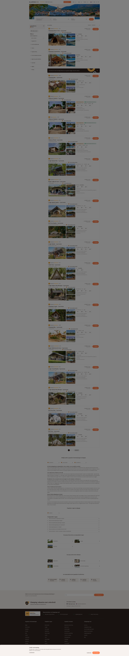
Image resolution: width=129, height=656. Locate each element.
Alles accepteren (96, 652)
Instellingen (89, 652)
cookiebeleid (31, 652)
